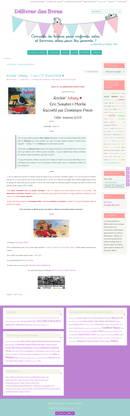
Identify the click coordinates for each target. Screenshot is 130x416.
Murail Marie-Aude (87, 334)
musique (106, 137)
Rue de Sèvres (43, 358)
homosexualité (107, 125)
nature (115, 137)
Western (112, 162)
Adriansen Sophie (81, 318)
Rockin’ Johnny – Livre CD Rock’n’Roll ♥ (35, 76)
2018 (18, 324)
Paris (116, 140)
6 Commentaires (92, 71)
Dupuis (54, 345)
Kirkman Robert (77, 331)
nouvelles (109, 140)
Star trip (38, 255)
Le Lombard (13, 354)
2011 (34, 321)
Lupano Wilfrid (97, 331)
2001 (55, 318)
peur (123, 140)
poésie (105, 144)
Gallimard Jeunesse (49, 347)
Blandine (32, 265)
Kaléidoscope (40, 351)
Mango (42, 354)
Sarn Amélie (94, 338)
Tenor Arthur (107, 338)
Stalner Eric (100, 338)
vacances (123, 156)
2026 (48, 325)
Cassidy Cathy (92, 321)
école (123, 106)
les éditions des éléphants (33, 354)
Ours (113, 140)
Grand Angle (15, 351)
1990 (28, 318)
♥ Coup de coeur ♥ (68, 79)
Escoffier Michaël (78, 328)
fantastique (121, 116)
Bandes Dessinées (37, 2)
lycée (124, 131)
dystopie (119, 106)
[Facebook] (127, 168)
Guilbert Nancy (111, 327)
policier (109, 144)
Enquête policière (113, 112)
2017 (13, 325)
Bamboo (52, 341)
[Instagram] (127, 180)
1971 (19, 318)
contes (123, 103)
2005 (12, 321)
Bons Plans (108, 202)
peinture (119, 140)
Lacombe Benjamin (86, 331)
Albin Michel (26, 341)
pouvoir (114, 144)
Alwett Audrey (92, 318)
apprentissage (113, 99)
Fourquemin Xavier (88, 328)
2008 (21, 321)
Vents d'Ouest (34, 361)
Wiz (39, 361)
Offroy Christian (100, 334)
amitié (106, 96)
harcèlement (112, 122)
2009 (25, 321)
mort (118, 134)
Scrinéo (58, 358)
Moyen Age (122, 134)
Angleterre (122, 96)
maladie (109, 134)
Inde (117, 128)
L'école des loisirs (50, 351)
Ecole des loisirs (13, 347)
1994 (36, 318)
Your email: (108, 179)
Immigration (112, 128)
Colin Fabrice (86, 324)
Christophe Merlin (21, 242)
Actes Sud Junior (15, 341)
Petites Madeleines (43, 265)
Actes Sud (7, 341)
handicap (105, 122)
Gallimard (36, 348)
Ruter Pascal (87, 338)
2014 (52, 321)
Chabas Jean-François (107, 321)
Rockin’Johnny (28, 260)
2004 (9, 321)
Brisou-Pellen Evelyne (74, 321)
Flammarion (27, 348)
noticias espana (23, 380)
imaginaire (122, 125)
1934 (6, 318)
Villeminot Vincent (84, 341)
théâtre (114, 156)
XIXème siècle (117, 162)
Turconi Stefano (114, 338)
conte (119, 103)
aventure (121, 99)
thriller (118, 156)
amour (114, 96)
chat (110, 103)
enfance (115, 109)
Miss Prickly (119, 331)
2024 (41, 325)
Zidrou (114, 340)
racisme (111, 147)
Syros (11, 361)
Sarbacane (52, 358)
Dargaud (28, 344)
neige (119, 137)
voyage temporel (107, 162)
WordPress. (77, 408)
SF (108, 153)
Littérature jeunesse (73, 2)
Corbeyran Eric (99, 324)
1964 (14, 318)
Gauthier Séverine (97, 328)
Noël (105, 140)
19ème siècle (107, 93)
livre (112, 131)
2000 (52, 318)
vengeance (106, 159)
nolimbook (37, 386)
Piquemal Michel (109, 334)
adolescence (115, 93)
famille (112, 115)
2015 (58, 321)
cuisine (105, 106)
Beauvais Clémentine (104, 318)
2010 (29, 321)
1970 (16, 318)
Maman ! (111, 2)
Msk (59, 354)
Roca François (80, 338)
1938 (11, 318)
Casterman (20, 344)
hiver (124, 122)
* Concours (121, 2)
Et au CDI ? (102, 2)
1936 (9, 318)
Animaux (107, 100)
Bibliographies (90, 2)
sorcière (120, 153)
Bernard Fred (117, 318)
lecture (105, 131)
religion (115, 147)
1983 (26, 318)
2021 (31, 325)
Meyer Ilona (112, 331)
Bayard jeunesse (10, 345)
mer (112, 134)
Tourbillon (27, 361)
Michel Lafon (48, 354)
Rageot (29, 358)
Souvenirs (106, 156)
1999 (49, 318)
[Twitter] (127, 172)
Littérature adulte (55, 2)
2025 (45, 325)
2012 (39, 321)
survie (110, 156)
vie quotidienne (112, 159)
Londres (116, 131)
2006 (15, 321)
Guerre (123, 118)
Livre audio (56, 79)
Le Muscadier (21, 354)
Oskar (16, 358)
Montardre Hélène (74, 334)
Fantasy (105, 118)
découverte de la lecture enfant (48, 389)
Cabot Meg (83, 321)
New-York (123, 137)
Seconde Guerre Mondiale (113, 150)
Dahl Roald (107, 324)
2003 (6, 321)
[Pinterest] (127, 184)
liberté (109, 131)
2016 (7, 324)
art (116, 99)
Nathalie (13, 79)
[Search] (119, 12)
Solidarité (112, 153)
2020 (27, 325)
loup (120, 131)
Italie (120, 128)
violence (118, 159)
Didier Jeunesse (18, 294)
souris (123, 153)
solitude (116, 153)
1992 (31, 318)
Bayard (57, 341)
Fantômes (110, 118)
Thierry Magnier (18, 361)
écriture (110, 109)
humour (114, 125)
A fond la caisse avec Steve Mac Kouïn (60, 247)
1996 (41, 318)
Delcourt (36, 344)
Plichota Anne (118, 334)
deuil (109, 106)
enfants (123, 109)
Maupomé (106, 331)
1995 (38, 318)
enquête (106, 112)
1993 (33, 318)
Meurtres (115, 134)
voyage (123, 159)
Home (8, 58)
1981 (23, 318)
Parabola (68, 408)
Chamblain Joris (77, 324)
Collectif (92, 324)
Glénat (8, 351)
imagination (106, 128)
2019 (23, 325)
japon (123, 128)
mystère (111, 137)
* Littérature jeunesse (40, 79)
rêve (119, 147)
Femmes (116, 118)
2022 (35, 325)
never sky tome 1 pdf (29, 389)
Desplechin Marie (115, 324)
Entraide (119, 112)
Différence (113, 106)
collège (116, 103)
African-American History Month (63, 270)
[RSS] (127, 176)
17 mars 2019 (24, 79)
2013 (46, 321)
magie (105, 134)
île (118, 125)
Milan (55, 354)
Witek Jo (96, 341)
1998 (46, 318)
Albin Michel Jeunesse (40, 341)
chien (113, 103)
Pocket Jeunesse (23, 358)
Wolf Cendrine (105, 341)
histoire (118, 122)
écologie (106, 109)
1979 (21, 318)
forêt (119, 118)
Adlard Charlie (72, 318)
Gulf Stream (22, 351)
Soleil (7, 361)
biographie (106, 103)
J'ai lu (35, 351)
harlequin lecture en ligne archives (17, 392)
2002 (58, 318)
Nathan (9, 357)
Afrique (123, 93)
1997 (43, 318)
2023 (38, 325)
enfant (119, 109)
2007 (18, 321)
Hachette (30, 351)
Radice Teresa (72, 338)
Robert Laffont (35, 357)
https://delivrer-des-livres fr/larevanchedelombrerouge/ (25, 377)
